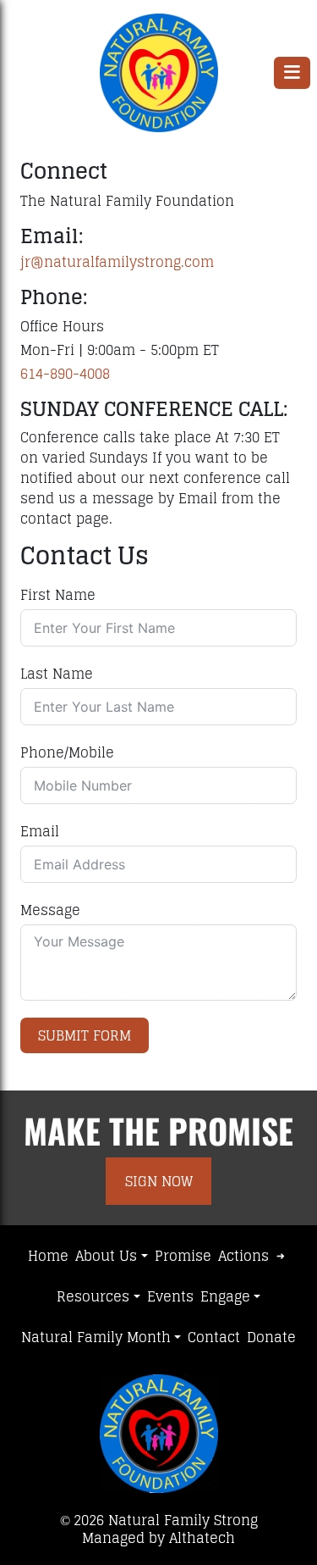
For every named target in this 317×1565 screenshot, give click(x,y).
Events (170, 1296)
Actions (243, 1256)
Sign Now (159, 1181)
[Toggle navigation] (292, 73)
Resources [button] (93, 1296)
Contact (214, 1337)
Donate (271, 1337)
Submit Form (84, 1035)
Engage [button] (225, 1296)
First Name (58, 595)
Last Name (56, 673)
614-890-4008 (65, 374)
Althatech (202, 1538)
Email (39, 831)
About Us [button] (106, 1256)
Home (48, 1256)
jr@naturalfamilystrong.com (117, 262)
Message (50, 910)
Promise (183, 1256)
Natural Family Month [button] (96, 1337)
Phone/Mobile (67, 752)
